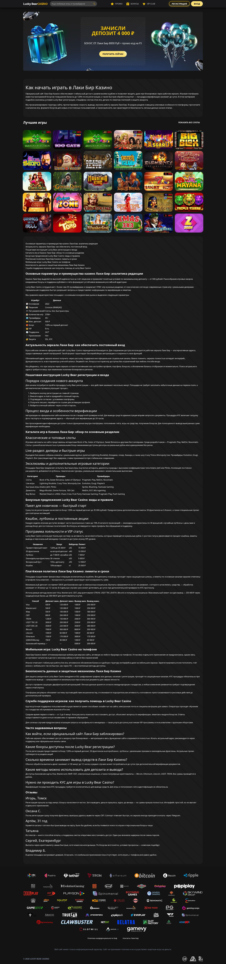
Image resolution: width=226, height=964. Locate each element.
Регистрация (179, 3)
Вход (197, 3)
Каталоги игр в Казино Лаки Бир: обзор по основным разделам (55, 253)
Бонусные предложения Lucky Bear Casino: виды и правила (53, 256)
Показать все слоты (189, 122)
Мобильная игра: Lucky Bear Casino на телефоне (48, 262)
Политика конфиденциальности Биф (102, 938)
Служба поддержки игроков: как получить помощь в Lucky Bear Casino (58, 268)
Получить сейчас (113, 54)
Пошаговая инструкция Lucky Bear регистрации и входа (51, 249)
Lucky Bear (35, 4)
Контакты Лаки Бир (131, 938)
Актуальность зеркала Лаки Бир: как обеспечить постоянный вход (56, 246)
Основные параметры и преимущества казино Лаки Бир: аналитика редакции (62, 243)
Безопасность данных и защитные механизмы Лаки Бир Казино (55, 265)
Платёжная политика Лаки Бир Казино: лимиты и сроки (51, 259)
